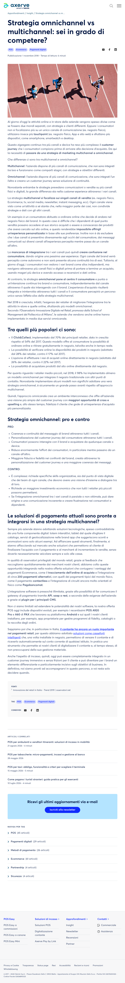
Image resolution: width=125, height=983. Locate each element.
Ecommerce (21, 50)
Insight (70, 925)
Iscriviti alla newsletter (62, 810)
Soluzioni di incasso (46, 919)
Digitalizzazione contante (43, 933)
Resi (54, 966)
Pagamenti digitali (38, 50)
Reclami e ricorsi (81, 966)
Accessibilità (65, 966)
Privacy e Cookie (11, 966)
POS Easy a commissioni (11, 927)
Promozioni (98, 966)
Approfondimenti (76, 919)
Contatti (102, 919)
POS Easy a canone (15, 935)
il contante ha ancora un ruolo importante (87, 629)
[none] (103, 49)
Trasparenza (28, 966)
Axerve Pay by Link (45, 941)
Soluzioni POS (42, 925)
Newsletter (72, 931)
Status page (42, 966)
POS (11, 50)
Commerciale (108, 925)
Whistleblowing (11, 969)
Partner (70, 944)
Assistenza (107, 931)
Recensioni (72, 938)
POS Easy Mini (12, 941)
